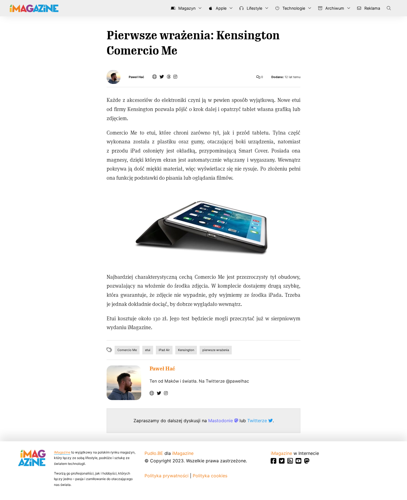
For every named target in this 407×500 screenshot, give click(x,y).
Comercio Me (127, 350)
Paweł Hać (136, 77)
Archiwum (334, 8)
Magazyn (186, 8)
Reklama (371, 8)
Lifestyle (254, 8)
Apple (220, 8)
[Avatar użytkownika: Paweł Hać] (124, 382)
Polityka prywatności (167, 475)
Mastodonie (221, 420)
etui (147, 350)
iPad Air (164, 350)
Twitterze (257, 420)
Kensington (186, 350)
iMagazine (62, 452)
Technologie (293, 8)
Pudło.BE (154, 453)
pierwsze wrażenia (215, 350)
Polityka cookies (210, 475)
